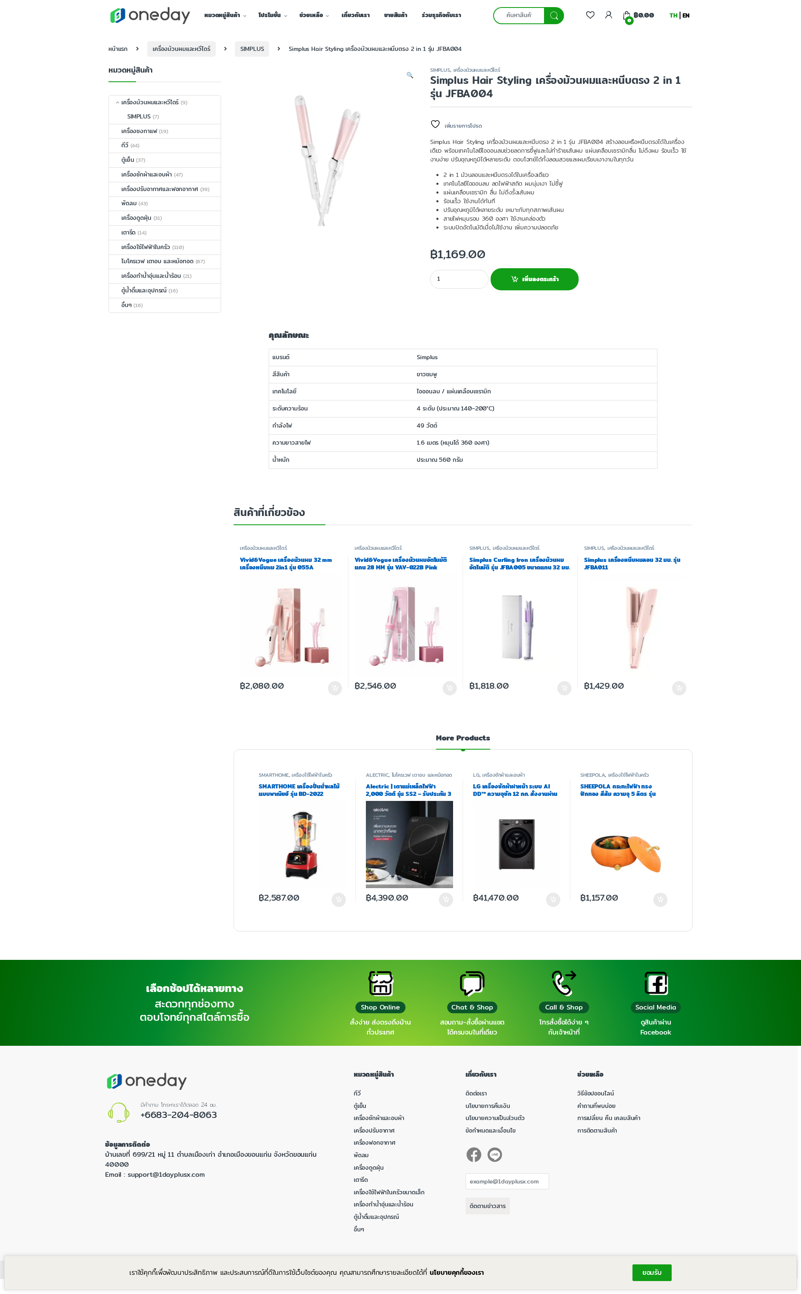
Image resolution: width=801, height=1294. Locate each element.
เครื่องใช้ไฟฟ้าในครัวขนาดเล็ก (389, 1192)
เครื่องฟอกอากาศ (374, 1142)
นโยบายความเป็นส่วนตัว (495, 1118)
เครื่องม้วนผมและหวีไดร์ (181, 48)
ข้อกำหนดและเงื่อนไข (491, 1130)
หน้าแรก (118, 48)
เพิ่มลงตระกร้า (540, 279)
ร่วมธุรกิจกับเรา (441, 15)
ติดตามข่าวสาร (488, 1206)
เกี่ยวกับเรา (356, 15)
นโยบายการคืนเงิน (488, 1105)
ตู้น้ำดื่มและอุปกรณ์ (143, 290)
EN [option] (686, 15)
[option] (686, 15)
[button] (409, 75)
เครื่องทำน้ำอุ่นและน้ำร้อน (151, 275)
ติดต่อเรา (476, 1093)
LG (476, 775)
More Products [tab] (463, 739)
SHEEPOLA (592, 775)
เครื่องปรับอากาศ (374, 1130)
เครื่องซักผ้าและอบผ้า (503, 775)
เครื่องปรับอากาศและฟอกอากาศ (159, 189)
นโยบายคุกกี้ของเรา (457, 1272)
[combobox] (518, 15)
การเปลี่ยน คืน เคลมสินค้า (608, 1118)
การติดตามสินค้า (597, 1130)
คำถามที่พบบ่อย (596, 1105)
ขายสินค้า (395, 15)
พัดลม (128, 203)
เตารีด (128, 232)
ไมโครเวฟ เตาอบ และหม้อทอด (422, 775)
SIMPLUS (252, 48)
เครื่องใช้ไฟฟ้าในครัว (312, 775)
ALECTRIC (377, 775)
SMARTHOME (274, 775)
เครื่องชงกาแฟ (139, 131)
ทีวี (124, 145)
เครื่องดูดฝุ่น (136, 217)
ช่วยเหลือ (311, 15)
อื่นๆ (126, 305)
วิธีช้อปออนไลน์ (595, 1093)
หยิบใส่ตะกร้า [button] (338, 900)
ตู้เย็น (127, 159)
